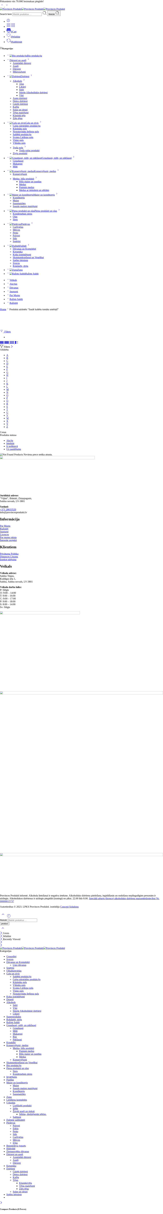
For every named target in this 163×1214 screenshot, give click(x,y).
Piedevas (25, 224)
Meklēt (52, 14)
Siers (15, 219)
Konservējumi (20, 174)
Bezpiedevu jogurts (16, 1145)
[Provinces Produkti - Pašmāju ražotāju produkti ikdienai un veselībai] (32, 9)
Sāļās (15, 1108)
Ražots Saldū (32, 273)
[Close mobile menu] (1, 945)
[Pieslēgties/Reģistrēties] (8, 21)
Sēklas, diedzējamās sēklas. (32, 1114)
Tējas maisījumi (20, 112)
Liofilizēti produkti (22, 1105)
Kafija (16, 106)
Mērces (16, 229)
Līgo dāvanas (19, 965)
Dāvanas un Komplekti (24, 248)
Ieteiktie (10, 443)
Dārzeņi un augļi (18, 60)
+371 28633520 (8, 509)
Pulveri (16, 235)
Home (3, 309)
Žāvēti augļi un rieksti (24, 1111)
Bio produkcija (34, 55)
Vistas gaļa (18, 140)
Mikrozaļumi (19, 71)
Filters (7, 331)
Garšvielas (18, 227)
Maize (16, 200)
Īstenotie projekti (8, 540)
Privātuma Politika (9, 553)
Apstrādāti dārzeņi (22, 63)
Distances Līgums (9, 556)
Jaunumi (14, 291)
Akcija (9, 440)
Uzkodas (10, 1102)
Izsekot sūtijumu (8, 559)
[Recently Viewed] (9, 917)
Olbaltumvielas (13, 970)
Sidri (21, 89)
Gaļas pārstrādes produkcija (26, 125)
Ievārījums (11, 1077)
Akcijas (13, 284)
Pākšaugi (17, 1039)
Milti (15, 166)
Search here (6, 14)
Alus (21, 84)
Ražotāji (14, 303)
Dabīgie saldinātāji (15, 1120)
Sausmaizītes (19, 203)
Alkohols (17, 81)
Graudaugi (18, 160)
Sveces (16, 263)
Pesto (15, 232)
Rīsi (15, 1036)
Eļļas (15, 1143)
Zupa (20, 269)
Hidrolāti (10, 1148)
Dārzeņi (17, 69)
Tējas (15, 1180)
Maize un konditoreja (44, 194)
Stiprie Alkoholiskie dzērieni (33, 92)
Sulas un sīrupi (20, 109)
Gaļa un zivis (32, 123)
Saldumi (17, 1117)
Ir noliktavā (12, 446)
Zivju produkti (20, 153)
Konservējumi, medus (45, 171)
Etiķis (15, 1128)
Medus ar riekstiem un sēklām (34, 190)
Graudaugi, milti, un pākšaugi (57, 158)
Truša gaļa (18, 147)
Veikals (13, 280)
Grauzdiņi (11, 956)
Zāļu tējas (17, 118)
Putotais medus (26, 187)
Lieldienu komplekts (16, 1099)
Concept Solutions (69, 906)
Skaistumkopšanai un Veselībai (28, 257)
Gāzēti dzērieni (20, 104)
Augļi (15, 66)
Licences (4, 534)
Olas (15, 216)
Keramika (18, 251)
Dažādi (22, 246)
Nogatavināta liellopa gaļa (26, 131)
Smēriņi (17, 241)
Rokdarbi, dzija (20, 266)
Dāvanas (14, 287)
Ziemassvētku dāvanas (17, 1151)
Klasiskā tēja (19, 115)
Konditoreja (19, 197)
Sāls (15, 238)
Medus (22, 184)
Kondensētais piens (22, 213)
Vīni (21, 95)
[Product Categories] (8, 26)
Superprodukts (13, 1016)
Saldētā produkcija (22, 134)
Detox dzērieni (20, 101)
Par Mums (15, 295)
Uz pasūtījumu (13, 449)
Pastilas (10, 1079)
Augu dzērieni (20, 98)
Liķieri (22, 86)
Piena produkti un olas (46, 211)
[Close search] (3, 930)
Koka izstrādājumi (22, 254)
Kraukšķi (11, 1042)
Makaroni (17, 163)
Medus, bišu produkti (23, 178)
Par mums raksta (8, 537)
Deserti (10, 999)
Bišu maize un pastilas (30, 181)
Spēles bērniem (20, 260)
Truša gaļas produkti (29, 150)
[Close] (12, 346)
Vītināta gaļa (19, 143)
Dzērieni (25, 76)
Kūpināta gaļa (20, 128)
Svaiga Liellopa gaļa (23, 137)
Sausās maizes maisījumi (25, 206)
